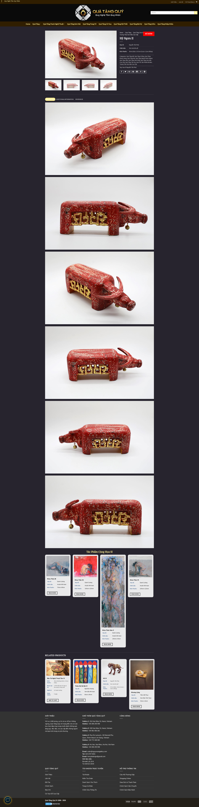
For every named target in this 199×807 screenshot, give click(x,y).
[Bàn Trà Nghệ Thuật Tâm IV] (57, 668)
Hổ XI (105, 678)
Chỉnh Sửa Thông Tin (89, 790)
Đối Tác (47, 782)
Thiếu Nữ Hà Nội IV (81, 686)
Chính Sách (49, 786)
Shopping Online (125, 778)
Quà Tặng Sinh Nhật (134, 60)
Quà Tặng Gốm (149, 24)
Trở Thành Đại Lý (190, 2)
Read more (52, 593)
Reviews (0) (79, 99)
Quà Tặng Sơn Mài (74, 24)
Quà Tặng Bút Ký (136, 24)
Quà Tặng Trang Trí (89, 24)
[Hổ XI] (113, 668)
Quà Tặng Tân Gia (130, 62)
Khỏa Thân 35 (134, 580)
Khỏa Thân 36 (79, 580)
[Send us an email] (196, 1)
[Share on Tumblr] (141, 71)
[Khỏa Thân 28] (57, 566)
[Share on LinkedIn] (137, 71)
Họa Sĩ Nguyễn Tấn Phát (129, 67)
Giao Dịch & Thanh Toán (128, 782)
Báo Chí (48, 790)
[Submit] (195, 12)
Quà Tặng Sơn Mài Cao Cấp (141, 32)
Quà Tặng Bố (130, 56)
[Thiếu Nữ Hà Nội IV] (85, 671)
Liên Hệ (181, 2)
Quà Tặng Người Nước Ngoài (144, 58)
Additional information (65, 99)
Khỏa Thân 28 (51, 579)
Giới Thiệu (174, 2)
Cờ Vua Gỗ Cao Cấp (52, 794)
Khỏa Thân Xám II (108, 630)
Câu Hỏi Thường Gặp (127, 774)
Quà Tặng (35, 24)
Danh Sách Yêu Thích (89, 782)
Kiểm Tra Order (87, 778)
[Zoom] (48, 76)
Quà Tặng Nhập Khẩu (165, 24)
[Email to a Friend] (129, 71)
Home (28, 24)
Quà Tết (138, 62)
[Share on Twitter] (125, 71)
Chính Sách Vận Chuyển (128, 786)
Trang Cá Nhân (87, 786)
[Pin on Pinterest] (133, 71)
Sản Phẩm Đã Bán (146, 62)
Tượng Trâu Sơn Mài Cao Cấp (129, 34)
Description (50, 99)
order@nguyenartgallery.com (97, 751)
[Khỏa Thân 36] (85, 566)
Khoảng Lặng (135, 692)
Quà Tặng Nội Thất (120, 24)
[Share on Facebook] (121, 71)
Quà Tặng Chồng (139, 56)
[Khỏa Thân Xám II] (113, 592)
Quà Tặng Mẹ (131, 58)
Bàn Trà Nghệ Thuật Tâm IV (56, 678)
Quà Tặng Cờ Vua (105, 24)
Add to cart (53, 700)
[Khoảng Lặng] (141, 675)
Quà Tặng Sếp (124, 60)
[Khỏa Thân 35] (140, 566)
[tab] (50, 99)
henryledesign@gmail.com (96, 756)
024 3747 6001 (90, 754)
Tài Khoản (85, 774)
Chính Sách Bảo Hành (127, 790)
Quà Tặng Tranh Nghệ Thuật (53, 24)
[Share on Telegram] (144, 71)
